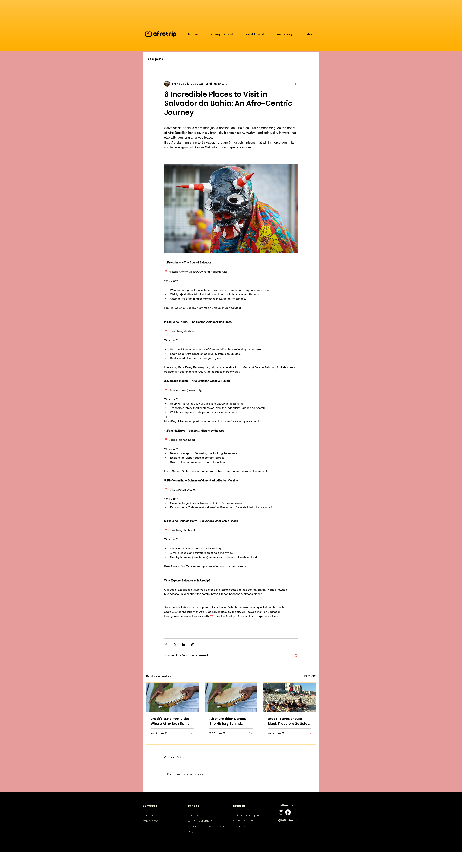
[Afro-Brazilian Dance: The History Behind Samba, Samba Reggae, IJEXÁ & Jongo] (231, 697)
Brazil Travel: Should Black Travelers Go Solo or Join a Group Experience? (287, 721)
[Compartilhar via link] (192, 644)
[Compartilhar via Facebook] (166, 644)
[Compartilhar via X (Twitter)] (174, 644)
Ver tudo (310, 675)
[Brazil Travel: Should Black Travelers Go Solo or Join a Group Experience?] (289, 697)
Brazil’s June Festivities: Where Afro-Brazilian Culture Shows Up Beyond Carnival (172, 721)
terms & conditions (200, 820)
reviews (193, 815)
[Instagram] (281, 812)
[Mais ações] (295, 83)
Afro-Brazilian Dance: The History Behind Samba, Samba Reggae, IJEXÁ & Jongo (229, 721)
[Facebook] (288, 812)
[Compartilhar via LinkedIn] (183, 644)
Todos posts (154, 59)
